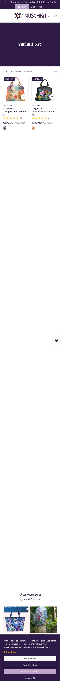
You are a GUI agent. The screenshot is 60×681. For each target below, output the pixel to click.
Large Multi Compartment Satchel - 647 (15, 111)
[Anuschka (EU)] (30, 16)
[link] (16, 620)
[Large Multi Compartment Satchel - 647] (5, 128)
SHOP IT (16, 620)
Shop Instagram (30, 594)
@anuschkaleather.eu (30, 599)
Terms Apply (49, 2)
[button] (49, 16)
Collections (16, 72)
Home (5, 72)
